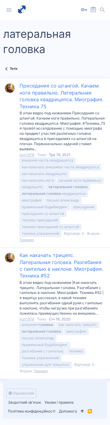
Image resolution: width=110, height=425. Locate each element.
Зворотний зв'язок (24, 402)
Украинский (23, 393)
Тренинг (27, 240)
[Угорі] (82, 411)
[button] (9, 10)
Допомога (68, 411)
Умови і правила (59, 402)
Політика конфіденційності (31, 411)
